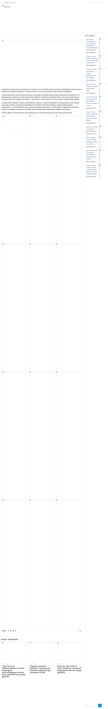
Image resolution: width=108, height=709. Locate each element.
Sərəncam (39, 690)
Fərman (38, 687)
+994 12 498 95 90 (97, 2)
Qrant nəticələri (63, 690)
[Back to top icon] (100, 705)
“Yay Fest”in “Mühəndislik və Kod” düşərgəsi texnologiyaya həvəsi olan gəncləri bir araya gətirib (13, 671)
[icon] (14, 2)
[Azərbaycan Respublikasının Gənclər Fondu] (6, 6)
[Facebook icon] (5, 2)
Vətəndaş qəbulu (63, 693)
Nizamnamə (40, 693)
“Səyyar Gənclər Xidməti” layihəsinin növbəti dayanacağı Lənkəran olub (40, 669)
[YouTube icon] (9, 2)
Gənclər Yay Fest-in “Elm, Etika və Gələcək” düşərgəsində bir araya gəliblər (69, 669)
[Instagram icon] (12, 2)
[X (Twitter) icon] (7, 2)
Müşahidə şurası (63, 687)
